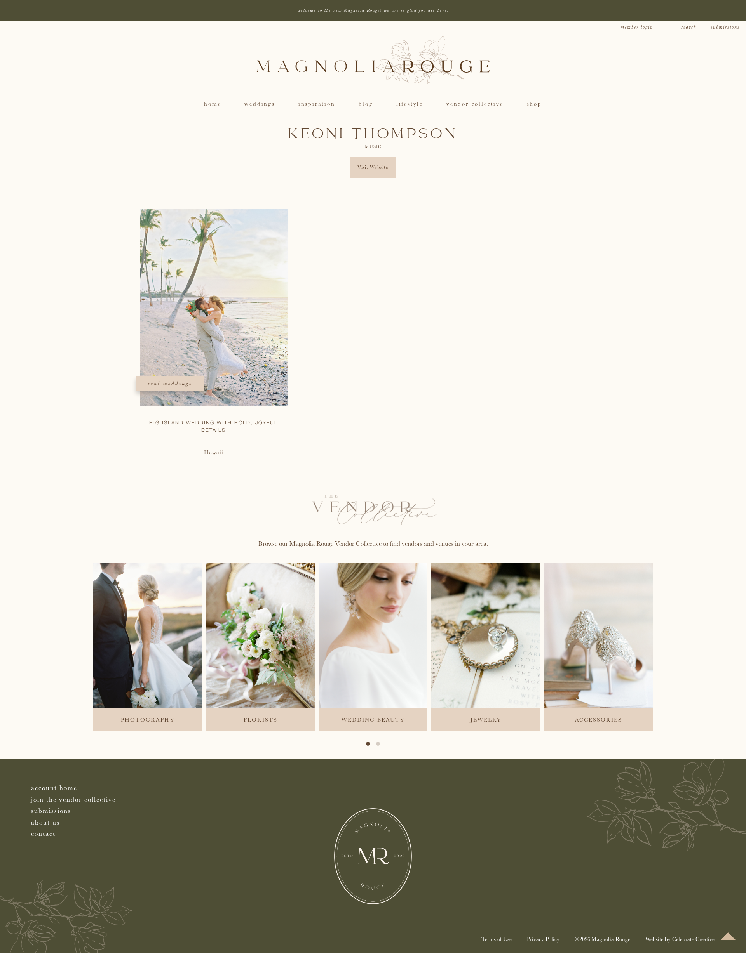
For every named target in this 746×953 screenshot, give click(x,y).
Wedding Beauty (373, 719)
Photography (147, 719)
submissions (725, 27)
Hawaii (213, 452)
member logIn (637, 27)
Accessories (598, 719)
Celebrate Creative (693, 939)
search (689, 27)
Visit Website (373, 167)
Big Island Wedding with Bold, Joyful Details (213, 426)
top (728, 936)
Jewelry (486, 719)
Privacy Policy (543, 939)
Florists (260, 719)
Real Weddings (170, 383)
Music (373, 146)
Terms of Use (496, 939)
